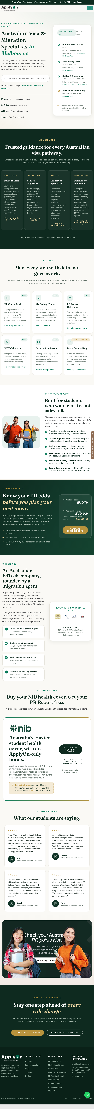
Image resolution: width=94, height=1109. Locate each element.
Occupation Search (79, 85)
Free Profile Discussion (92, 445)
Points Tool (66, 85)
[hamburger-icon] (90, 8)
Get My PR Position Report (71, 2)
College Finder (80, 53)
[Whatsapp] (87, 1095)
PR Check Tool (68, 56)
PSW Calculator (68, 70)
